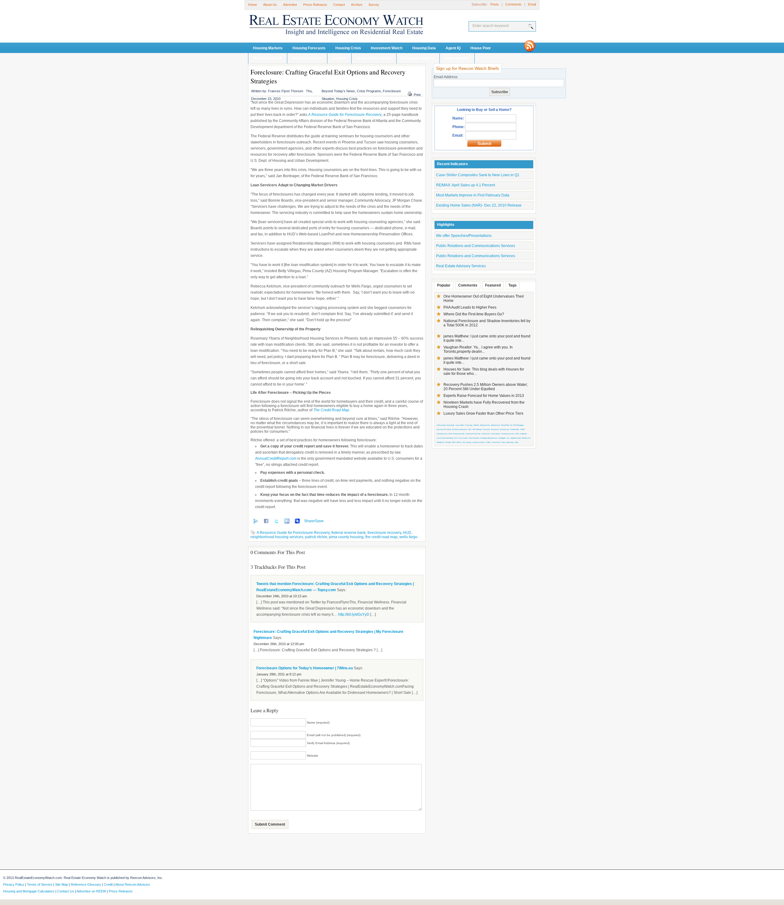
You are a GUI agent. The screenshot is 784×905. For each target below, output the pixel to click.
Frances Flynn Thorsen (285, 91)
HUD (407, 532)
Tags (512, 285)
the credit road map (381, 537)
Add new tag (441, 425)
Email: (457, 135)
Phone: (458, 127)
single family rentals (373, 58)
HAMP (522, 429)
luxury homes (463, 438)
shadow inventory (478, 442)
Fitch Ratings (477, 429)
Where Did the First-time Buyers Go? (473, 314)
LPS (455, 438)
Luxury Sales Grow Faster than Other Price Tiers (483, 413)
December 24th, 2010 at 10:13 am (281, 596)
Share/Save (314, 521)
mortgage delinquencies (488, 438)
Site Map (61, 884)
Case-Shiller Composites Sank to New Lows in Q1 (477, 175)
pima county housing (346, 537)
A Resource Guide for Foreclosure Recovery (345, 114)
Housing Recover (307, 58)
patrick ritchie (316, 537)
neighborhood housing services (277, 537)
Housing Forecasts (309, 48)
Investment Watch (386, 48)
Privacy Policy (13, 884)
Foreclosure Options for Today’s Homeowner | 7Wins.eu (304, 668)
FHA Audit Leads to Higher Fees (469, 307)
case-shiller (459, 425)
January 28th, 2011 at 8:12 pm (278, 674)
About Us (270, 4)
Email (532, 4)
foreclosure (495, 429)
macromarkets (474, 438)
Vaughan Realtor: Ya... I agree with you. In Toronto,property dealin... (478, 349)
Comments (513, 4)
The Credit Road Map (331, 410)
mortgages (502, 438)
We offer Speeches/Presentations (464, 236)
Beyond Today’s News (338, 91)
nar (508, 438)
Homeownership (459, 434)
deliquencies (495, 425)
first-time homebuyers (459, 429)
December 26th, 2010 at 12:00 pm (279, 644)
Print (417, 95)
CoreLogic (469, 425)
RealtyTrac (441, 442)
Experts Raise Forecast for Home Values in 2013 (483, 396)
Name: (458, 118)
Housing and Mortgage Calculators (29, 891)
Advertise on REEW (91, 891)
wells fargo (408, 537)
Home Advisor (456, 58)
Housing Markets (268, 48)
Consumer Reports (418, 58)
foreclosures (504, 429)
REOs (459, 442)
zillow (516, 442)
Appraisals (450, 425)
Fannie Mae (505, 425)
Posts (494, 4)
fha (511, 425)
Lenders (339, 58)
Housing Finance (267, 58)
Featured (493, 285)
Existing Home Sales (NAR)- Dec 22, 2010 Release (479, 205)
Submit (484, 143)
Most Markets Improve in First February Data (472, 195)
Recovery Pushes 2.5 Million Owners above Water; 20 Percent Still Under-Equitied (485, 386)
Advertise (290, 4)
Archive (356, 4)
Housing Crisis (348, 48)
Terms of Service (39, 884)
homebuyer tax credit (444, 434)
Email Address (446, 77)
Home (252, 4)
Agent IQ (453, 48)
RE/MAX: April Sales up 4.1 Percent (465, 185)
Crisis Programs (369, 91)
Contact (339, 4)
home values (495, 434)
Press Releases (315, 4)
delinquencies (485, 425)
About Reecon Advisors (132, 884)
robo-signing (466, 442)
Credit (108, 884)
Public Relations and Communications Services (475, 246)
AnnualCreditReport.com (275, 458)
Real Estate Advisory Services (461, 266)
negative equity (515, 438)
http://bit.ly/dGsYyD (353, 614)
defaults (476, 425)
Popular (443, 285)
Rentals (448, 442)
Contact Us (65, 891)
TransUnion (496, 442)
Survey (373, 4)
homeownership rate (473, 434)
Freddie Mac (514, 429)
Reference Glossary (86, 884)
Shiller (488, 442)
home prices (485, 434)
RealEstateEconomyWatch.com (327, 26)
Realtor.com (526, 438)
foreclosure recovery (384, 532)
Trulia (503, 442)
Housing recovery (507, 434)
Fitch (470, 429)
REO (454, 442)
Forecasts (486, 429)
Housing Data (424, 48)
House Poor (480, 48)
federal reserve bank (348, 532)
